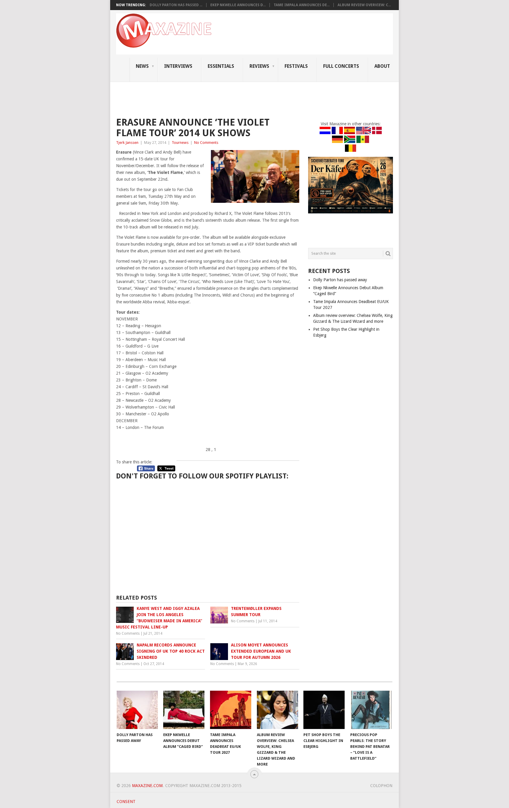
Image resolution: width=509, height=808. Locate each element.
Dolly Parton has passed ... (176, 5)
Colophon (381, 785)
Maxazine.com (147, 785)
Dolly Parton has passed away (340, 279)
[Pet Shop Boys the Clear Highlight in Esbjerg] (324, 710)
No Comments (206, 142)
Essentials (221, 66)
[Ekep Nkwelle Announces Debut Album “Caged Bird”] (183, 710)
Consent (126, 801)
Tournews (180, 142)
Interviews (178, 66)
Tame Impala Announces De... (302, 5)
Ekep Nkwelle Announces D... (238, 5)
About (382, 66)
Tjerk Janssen (127, 142)
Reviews (259, 66)
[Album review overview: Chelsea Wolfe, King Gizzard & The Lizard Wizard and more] (277, 710)
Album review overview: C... (364, 5)
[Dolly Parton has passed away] (137, 710)
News (142, 66)
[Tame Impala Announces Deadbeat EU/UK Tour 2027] (230, 710)
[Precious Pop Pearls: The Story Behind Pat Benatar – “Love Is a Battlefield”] (370, 710)
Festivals (296, 66)
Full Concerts (341, 66)
